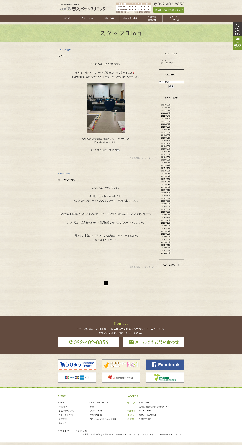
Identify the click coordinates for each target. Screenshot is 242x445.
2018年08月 (166, 146)
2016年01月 (166, 215)
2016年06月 (166, 204)
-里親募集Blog (95, 415)
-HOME (61, 402)
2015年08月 (166, 229)
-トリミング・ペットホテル (101, 402)
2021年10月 (166, 119)
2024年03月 (166, 105)
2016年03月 (166, 209)
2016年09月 (166, 198)
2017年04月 (166, 182)
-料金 (91, 407)
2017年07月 (166, 176)
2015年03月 (166, 242)
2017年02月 (166, 187)
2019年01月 (166, 138)
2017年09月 (166, 171)
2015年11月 (166, 220)
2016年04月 (166, 207)
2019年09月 (166, 127)
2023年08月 (166, 108)
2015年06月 (166, 234)
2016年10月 (166, 196)
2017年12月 (166, 165)
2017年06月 (166, 179)
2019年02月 (166, 135)
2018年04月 (166, 154)
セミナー (63, 56)
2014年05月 (166, 250)
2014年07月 (166, 248)
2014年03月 (166, 253)
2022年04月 (166, 116)
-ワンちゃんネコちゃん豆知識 (102, 419)
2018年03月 (166, 157)
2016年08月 (166, 201)
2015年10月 (166, 223)
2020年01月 (166, 124)
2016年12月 (166, 193)
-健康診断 (62, 423)
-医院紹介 (62, 407)
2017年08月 (166, 174)
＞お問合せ (81, 431)
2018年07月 (166, 149)
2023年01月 (166, 110)
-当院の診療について (67, 411)
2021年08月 (166, 121)
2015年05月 (166, 237)
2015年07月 (166, 231)
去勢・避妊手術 (130, 18)
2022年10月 (166, 113)
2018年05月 (166, 152)
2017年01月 (166, 190)
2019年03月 (166, 132)
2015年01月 (166, 245)
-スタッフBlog (95, 411)
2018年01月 (166, 163)
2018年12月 (166, 141)
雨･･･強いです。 (67, 180)
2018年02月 (166, 160)
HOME (67, 18)
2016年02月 (166, 212)
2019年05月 (166, 130)
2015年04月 (166, 239)
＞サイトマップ (65, 431)
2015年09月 (166, 226)
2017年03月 (166, 185)
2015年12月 (166, 218)
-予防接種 (62, 419)
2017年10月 (166, 168)
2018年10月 (166, 143)
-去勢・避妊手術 (65, 415)
